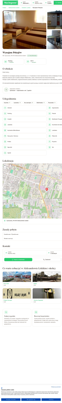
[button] (47, 189)
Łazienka (17, 102)
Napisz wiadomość (19, 259)
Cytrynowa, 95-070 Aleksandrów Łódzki (15, 55)
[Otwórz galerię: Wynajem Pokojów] (24, 29)
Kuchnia (7, 102)
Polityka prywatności (56, 386)
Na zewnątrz (28, 102)
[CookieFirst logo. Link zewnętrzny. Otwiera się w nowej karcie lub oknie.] (1, 388)
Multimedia (40, 102)
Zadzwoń (47, 259)
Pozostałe (51, 102)
